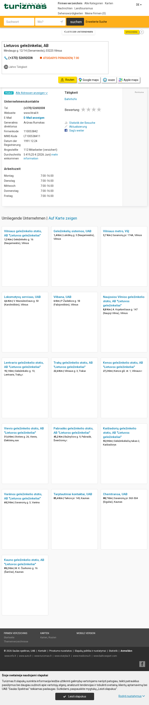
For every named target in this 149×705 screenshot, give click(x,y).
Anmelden (126, 651)
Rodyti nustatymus (130, 696)
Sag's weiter (76, 130)
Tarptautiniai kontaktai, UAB (73, 494)
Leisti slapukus (77, 696)
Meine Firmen (95, 13)
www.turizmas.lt (43, 656)
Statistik (113, 651)
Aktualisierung (78, 126)
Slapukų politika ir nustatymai (90, 651)
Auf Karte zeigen (63, 218)
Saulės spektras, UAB (23, 651)
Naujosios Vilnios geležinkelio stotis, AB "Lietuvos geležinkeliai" (123, 301)
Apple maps (131, 79)
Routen (52, 637)
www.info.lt (10, 656)
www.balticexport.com (105, 656)
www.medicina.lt (82, 656)
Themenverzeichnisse (16, 641)
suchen (76, 22)
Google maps (91, 79)
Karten (109, 3)
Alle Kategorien (93, 3)
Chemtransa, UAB (115, 494)
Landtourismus (83, 8)
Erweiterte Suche (96, 21)
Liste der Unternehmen (79, 32)
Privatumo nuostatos (60, 651)
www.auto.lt (25, 656)
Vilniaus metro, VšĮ (116, 231)
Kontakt (42, 651)
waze (111, 79)
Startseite (9, 637)
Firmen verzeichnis (70, 3)
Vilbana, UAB (62, 297)
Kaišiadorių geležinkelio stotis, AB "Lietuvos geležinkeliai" (119, 433)
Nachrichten (65, 8)
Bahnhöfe (71, 99)
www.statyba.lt (62, 656)
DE (138, 4)
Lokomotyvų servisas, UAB (22, 297)
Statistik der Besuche (82, 122)
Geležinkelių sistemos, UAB (72, 231)
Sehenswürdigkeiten (70, 13)
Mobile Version (86, 633)
